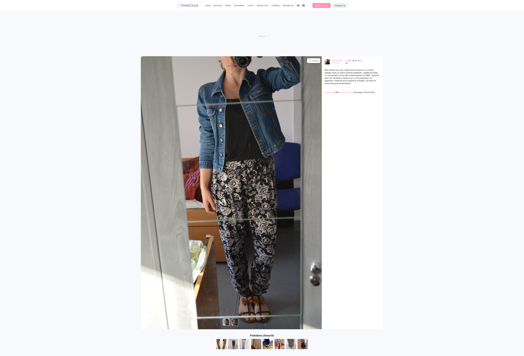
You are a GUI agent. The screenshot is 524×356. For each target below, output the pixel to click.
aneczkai (335, 60)
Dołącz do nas (346, 92)
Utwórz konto (321, 5)
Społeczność (262, 5)
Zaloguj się (340, 5)
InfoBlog (276, 5)
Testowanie (239, 5)
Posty (208, 5)
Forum (251, 5)
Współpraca (288, 5)
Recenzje (218, 5)
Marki (228, 5)
